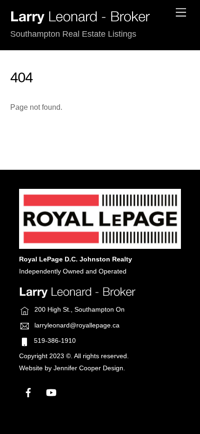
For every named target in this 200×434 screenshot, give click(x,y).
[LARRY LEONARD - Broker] (80, 20)
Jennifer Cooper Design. (89, 368)
